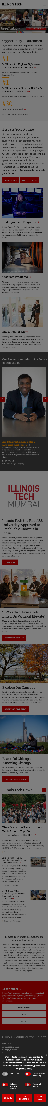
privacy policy (25, 1068)
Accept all (40, 1097)
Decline (8, 1097)
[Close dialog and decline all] (46, 1054)
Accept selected (24, 1097)
